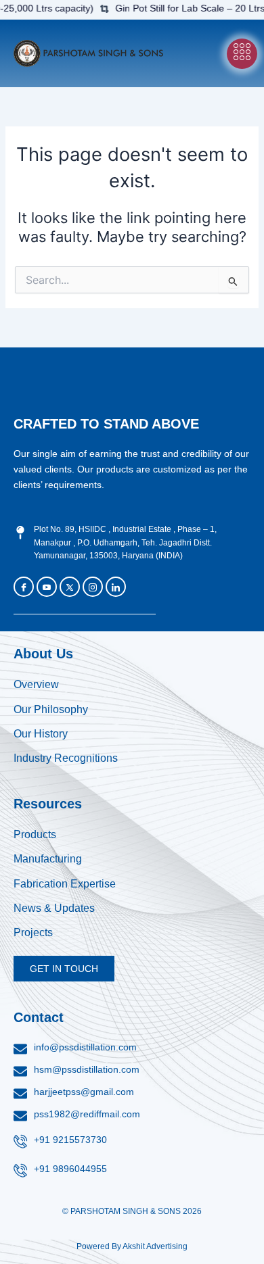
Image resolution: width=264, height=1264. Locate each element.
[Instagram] (93, 587)
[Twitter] (70, 587)
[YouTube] (47, 587)
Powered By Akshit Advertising (132, 1246)
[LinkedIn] (116, 587)
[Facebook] (24, 587)
